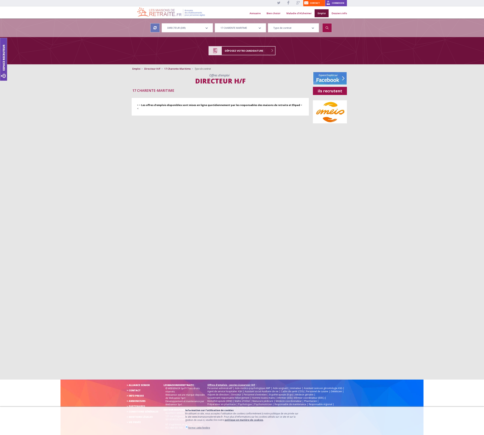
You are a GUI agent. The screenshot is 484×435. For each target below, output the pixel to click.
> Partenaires (136, 406)
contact (315, 3)
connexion (338, 3)
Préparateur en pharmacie (221, 404)
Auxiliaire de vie (270, 391)
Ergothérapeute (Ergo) (281, 394)
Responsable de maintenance (290, 404)
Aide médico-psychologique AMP (252, 388)
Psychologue (245, 404)
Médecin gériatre (304, 394)
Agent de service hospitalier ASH (224, 391)
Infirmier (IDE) (284, 397)
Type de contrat (203, 68)
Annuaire (255, 13)
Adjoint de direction (218, 394)
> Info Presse (135, 395)
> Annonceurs (136, 401)
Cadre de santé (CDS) (292, 391)
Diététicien (336, 391)
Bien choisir (274, 13)
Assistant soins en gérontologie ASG (323, 388)
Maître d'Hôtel (242, 401)
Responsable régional (320, 404)
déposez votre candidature (244, 50)
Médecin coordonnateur (289, 401)
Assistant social (253, 391)
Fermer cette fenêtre (199, 427)
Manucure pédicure (262, 401)
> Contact (134, 390)
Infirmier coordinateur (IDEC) (309, 397)
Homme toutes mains (263, 397)
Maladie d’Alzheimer (299, 13)
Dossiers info (339, 13)
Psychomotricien (263, 404)
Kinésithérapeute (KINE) (219, 401)
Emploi (322, 13)
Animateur (295, 388)
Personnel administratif (219, 388)
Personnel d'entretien (255, 394)
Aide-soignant (280, 388)
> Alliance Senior (138, 385)
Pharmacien (310, 401)
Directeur (236, 394)
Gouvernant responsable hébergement (228, 397)
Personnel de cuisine (317, 391)
